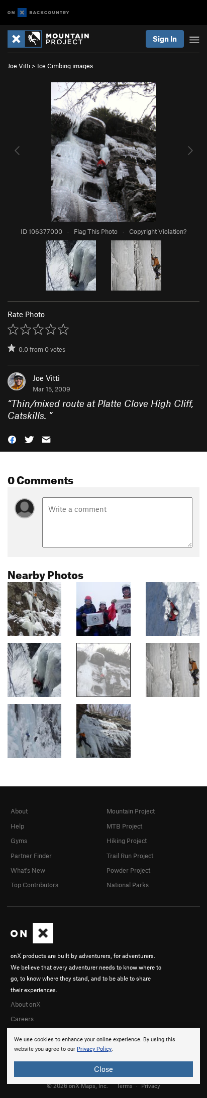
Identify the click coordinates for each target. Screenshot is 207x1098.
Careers (22, 1019)
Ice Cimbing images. (65, 66)
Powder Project (128, 870)
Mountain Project (131, 811)
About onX (26, 1004)
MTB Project (124, 826)
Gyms (19, 841)
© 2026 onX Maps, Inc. (77, 1085)
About (19, 811)
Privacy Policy (94, 1049)
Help (17, 826)
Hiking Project (127, 841)
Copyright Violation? (157, 231)
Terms (125, 1085)
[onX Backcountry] (38, 13)
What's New (28, 870)
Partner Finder (31, 856)
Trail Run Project (130, 856)
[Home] (53, 39)
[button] (12, 439)
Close (103, 1068)
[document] (103, 1056)
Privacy (150, 1085)
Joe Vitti (19, 66)
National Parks (128, 885)
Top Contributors (34, 885)
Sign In (165, 38)
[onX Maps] (32, 941)
